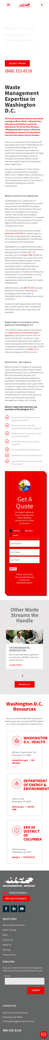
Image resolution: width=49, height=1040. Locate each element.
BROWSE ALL (24, 684)
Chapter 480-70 (28, 255)
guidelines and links (14, 233)
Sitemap (7, 949)
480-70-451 (29, 287)
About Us (7, 944)
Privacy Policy (9, 954)
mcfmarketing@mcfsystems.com (18, 1021)
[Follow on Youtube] (22, 908)
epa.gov (16, 857)
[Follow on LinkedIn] (14, 908)
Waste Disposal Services (14, 925)
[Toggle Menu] (8, 4)
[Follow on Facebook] (6, 908)
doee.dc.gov (18, 806)
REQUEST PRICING (17, 63)
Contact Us (8, 939)
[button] (16, 675)
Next (13, 568)
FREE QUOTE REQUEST (16, 898)
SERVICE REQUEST (18, 892)
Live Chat (43, 1034)
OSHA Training (9, 930)
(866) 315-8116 (18, 71)
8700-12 (32, 349)
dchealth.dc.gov (20, 760)
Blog (5, 934)
